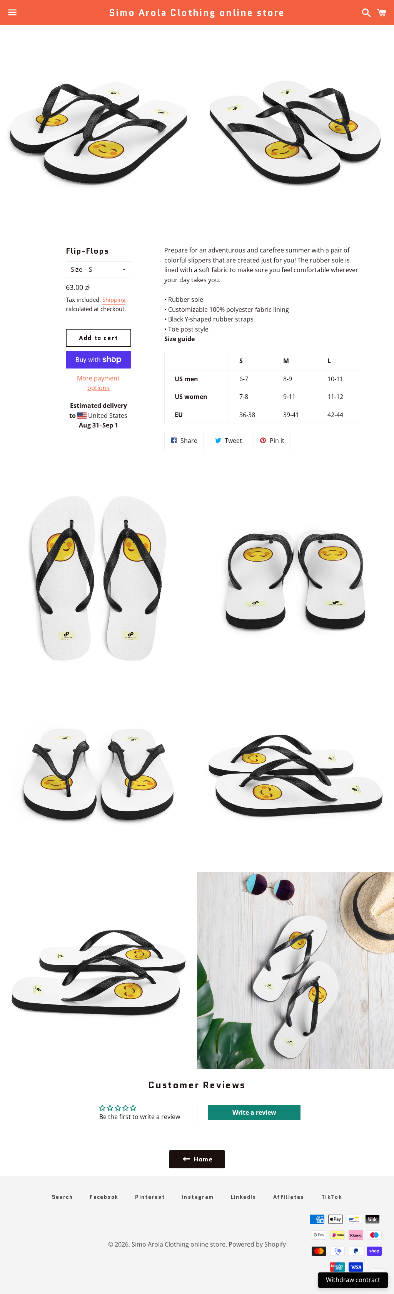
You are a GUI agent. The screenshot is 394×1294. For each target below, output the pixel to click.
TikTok (331, 1197)
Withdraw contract (353, 1279)
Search (62, 1197)
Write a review (254, 1112)
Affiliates (288, 1197)
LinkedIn (243, 1197)
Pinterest (150, 1197)
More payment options (98, 383)
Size (76, 269)
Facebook (104, 1197)
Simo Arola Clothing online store (197, 12)
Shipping (113, 299)
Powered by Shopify (257, 1244)
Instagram (198, 1197)
